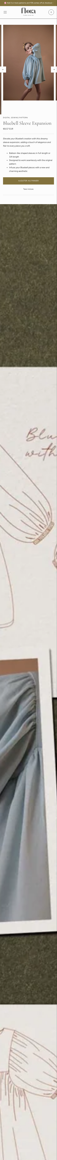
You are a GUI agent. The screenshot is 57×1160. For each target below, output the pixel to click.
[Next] (54, 69)
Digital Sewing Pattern (15, 118)
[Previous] (3, 69)
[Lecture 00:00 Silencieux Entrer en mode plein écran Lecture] (28, 70)
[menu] (5, 12)
